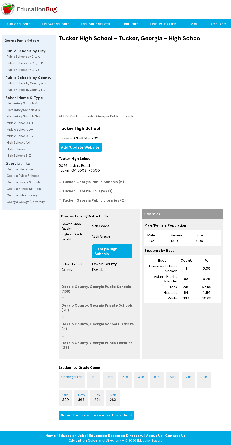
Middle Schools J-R (20, 129)
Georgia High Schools (106, 251)
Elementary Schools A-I (23, 103)
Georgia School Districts (24, 189)
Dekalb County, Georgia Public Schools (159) (96, 289)
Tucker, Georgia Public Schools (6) (93, 181)
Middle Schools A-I (20, 123)
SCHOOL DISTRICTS (96, 24)
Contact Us (175, 435)
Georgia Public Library (22, 195)
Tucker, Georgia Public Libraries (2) (94, 200)
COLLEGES (131, 24)
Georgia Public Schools (23, 176)
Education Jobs (72, 435)
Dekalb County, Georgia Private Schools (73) (97, 307)
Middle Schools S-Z (20, 136)
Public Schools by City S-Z (25, 70)
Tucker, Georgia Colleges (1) (87, 191)
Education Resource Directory (116, 435)
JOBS (193, 24)
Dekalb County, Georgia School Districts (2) (98, 326)
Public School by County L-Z (26, 90)
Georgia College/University (26, 202)
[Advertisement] (141, 77)
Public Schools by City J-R (25, 63)
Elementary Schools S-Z (23, 116)
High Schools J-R (19, 149)
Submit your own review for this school (96, 415)
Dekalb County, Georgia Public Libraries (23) (97, 345)
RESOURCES (218, 24)
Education (78, 440)
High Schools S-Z (19, 156)
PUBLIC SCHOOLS (18, 24)
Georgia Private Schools (23, 182)
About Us (154, 435)
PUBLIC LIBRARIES (164, 24)
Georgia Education (20, 169)
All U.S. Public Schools (76, 116)
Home (50, 435)
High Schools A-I (18, 143)
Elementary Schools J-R (23, 110)
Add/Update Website (80, 147)
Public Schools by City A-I (24, 57)
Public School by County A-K (26, 83)
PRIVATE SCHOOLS (56, 24)
